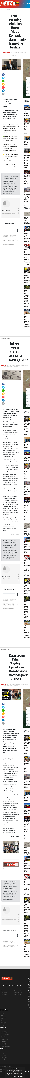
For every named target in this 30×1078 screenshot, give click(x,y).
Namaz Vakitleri (5, 1034)
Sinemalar (3, 1041)
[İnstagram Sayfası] (7, 985)
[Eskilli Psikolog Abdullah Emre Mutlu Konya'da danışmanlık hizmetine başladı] (11, 64)
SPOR (2, 1025)
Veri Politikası (4, 994)
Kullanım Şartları (18, 990)
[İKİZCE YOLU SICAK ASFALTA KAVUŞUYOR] (11, 375)
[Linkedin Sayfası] (13, 985)
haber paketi (3, 1072)
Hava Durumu (4, 1031)
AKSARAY (9, 9)
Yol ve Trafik (4, 1032)
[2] (11, 864)
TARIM (22, 3)
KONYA (2, 1020)
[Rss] (15, 985)
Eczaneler (3, 1036)
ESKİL (8, 338)
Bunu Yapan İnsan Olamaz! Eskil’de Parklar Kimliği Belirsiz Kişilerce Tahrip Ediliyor (26, 298)
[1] (11, 847)
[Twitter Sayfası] (4, 985)
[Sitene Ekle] (21, 985)
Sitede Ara (3, 1052)
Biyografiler (3, 1055)
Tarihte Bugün (4, 1039)
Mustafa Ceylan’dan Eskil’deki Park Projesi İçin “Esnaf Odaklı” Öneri (27, 160)
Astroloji (3, 1059)
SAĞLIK (2, 1024)
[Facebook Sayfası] (1, 985)
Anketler (3, 1053)
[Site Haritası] (18, 985)
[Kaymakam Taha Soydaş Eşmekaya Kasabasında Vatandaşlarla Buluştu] (11, 694)
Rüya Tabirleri (4, 1057)
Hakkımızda (4, 990)
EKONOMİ (3, 1022)
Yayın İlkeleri (4, 992)
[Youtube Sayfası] (10, 985)
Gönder (17, 230)
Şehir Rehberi (4, 1045)
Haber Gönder (17, 994)
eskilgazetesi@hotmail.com (9, 213)
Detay (14, 1076)
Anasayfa (3, 9)
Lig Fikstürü (3, 1038)
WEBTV (2, 1015)
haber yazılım (3, 1074)
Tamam (21, 1076)
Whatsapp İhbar (18, 992)
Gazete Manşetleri (5, 1046)
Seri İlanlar (3, 1043)
